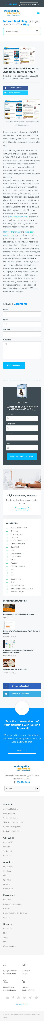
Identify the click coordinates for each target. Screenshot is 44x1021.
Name (6, 309)
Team (13, 582)
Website (6, 329)
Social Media (16, 579)
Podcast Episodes (18, 566)
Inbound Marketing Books (13, 904)
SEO (12, 576)
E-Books (6, 909)
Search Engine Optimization (13, 822)
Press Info (7, 884)
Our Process (8, 866)
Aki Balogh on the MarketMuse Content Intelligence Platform (18, 651)
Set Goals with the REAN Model (15, 669)
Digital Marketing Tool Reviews (15, 913)
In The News (8, 889)
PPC (12, 569)
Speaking (7, 880)
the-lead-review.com (18, 217)
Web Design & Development (22, 588)
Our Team (7, 871)
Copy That (15, 547)
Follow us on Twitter (20, 694)
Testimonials (8, 851)
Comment (7, 339)
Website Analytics (17, 592)
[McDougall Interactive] (12, 11)
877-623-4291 (11, 4)
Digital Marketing (9, 946)
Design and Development (13, 831)
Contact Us (7, 855)
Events (5, 875)
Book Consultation (28, 4)
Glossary (6, 917)
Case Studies (8, 842)
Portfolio (6, 847)
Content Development (20, 78)
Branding (14, 531)
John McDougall (30, 76)
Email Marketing (17, 553)
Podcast (14, 563)
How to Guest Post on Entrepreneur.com (18, 614)
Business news (16, 534)
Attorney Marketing (10, 809)
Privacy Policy (22, 1004)
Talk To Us (22, 750)
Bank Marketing (9, 813)
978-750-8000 (23, 782)
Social (5, 937)
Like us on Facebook (20, 686)
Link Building (16, 557)
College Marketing (10, 818)
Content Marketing (18, 544)
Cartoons (14, 537)
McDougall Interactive (17, 1014)
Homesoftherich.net (11, 232)
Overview (7, 900)
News (13, 560)
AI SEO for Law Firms (19, 528)
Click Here (22, 509)
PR (12, 572)
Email (6, 319)
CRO (12, 550)
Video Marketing (17, 585)
